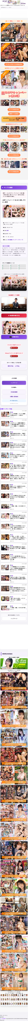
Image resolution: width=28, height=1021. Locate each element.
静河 (8, 230)
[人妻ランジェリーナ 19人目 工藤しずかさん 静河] (14, 348)
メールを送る (3, 1018)
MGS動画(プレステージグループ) (15, 239)
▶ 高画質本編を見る (14, 315)
